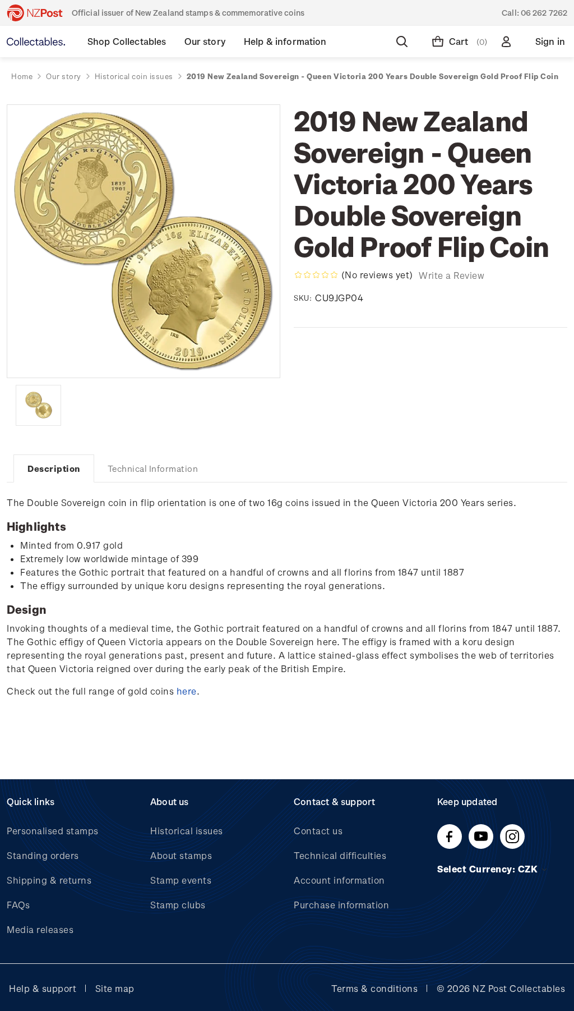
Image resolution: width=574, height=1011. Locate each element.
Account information (339, 880)
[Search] (404, 41)
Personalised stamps (53, 830)
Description (53, 468)
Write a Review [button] (451, 275)
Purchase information (341, 904)
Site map (115, 988)
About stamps (181, 855)
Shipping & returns (49, 880)
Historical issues (186, 830)
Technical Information (153, 468)
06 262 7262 (544, 12)
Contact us (318, 830)
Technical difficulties (340, 855)
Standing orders (43, 855)
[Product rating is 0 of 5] (316, 274)
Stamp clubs (178, 904)
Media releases (40, 929)
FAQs (18, 904)
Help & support (42, 988)
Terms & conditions (374, 988)
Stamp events (180, 880)
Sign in (550, 41)
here (187, 691)
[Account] (508, 41)
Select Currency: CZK (488, 868)
